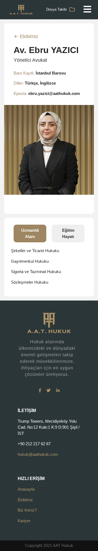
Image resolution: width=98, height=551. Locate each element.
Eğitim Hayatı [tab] (68, 233)
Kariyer (24, 520)
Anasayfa (26, 489)
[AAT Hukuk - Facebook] (40, 390)
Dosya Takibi (56, 9)
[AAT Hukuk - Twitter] (49, 390)
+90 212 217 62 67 (34, 443)
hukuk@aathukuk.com (38, 454)
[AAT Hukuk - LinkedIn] (58, 390)
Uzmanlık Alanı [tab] (30, 233)
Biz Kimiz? (27, 510)
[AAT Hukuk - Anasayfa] (21, 9)
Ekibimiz (28, 36)
